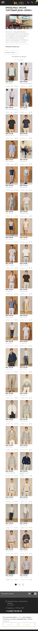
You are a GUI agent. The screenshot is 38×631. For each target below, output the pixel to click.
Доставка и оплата (7, 594)
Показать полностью (12, 46)
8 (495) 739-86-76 (14, 611)
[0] (36, 2)
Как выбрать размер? (19, 56)
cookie (19, 617)
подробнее (6, 621)
